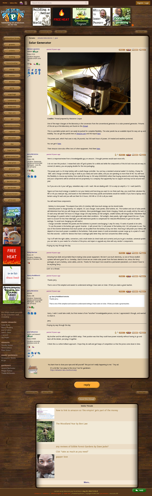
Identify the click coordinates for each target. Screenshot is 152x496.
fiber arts (12, 113)
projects (12, 169)
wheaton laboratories (45, 38)
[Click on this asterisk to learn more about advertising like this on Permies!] (132, 25)
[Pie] (21, 3)
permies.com (12, 181)
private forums (12, 194)
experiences (12, 150)
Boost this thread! (87, 399)
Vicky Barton (32, 252)
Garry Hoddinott (33, 275)
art (12, 119)
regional (12, 131)
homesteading (12, 63)
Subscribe (13, 3)
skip (12, 144)
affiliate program (56, 493)
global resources (12, 156)
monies (12, 75)
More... (87, 482)
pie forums (12, 188)
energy (11, 69)
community (12, 100)
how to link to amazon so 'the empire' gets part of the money (87, 410)
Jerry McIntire (32, 154)
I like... (29, 67)
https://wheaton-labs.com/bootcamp (63, 370)
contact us (37, 493)
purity (12, 88)
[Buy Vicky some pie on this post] (128, 253)
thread (85, 126)
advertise (46, 493)
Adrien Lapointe (33, 49)
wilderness (12, 107)
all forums (12, 200)
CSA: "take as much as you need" (72, 451)
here (98, 134)
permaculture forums (12, 38)
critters (12, 51)
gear (56, 38)
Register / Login (143, 3)
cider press (12, 163)
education (12, 138)
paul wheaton (32, 332)
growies (12, 44)
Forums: (32, 38)
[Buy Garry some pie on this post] (128, 276)
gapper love (62, 457)
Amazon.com (81, 134)
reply (87, 384)
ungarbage (12, 94)
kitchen (12, 82)
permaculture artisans (11, 125)
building (12, 57)
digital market (12, 175)
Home (5, 3)
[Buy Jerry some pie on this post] (128, 155)
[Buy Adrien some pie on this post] (128, 50)
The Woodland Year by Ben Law (72, 423)
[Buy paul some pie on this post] (128, 333)
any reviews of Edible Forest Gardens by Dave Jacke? (82, 446)
